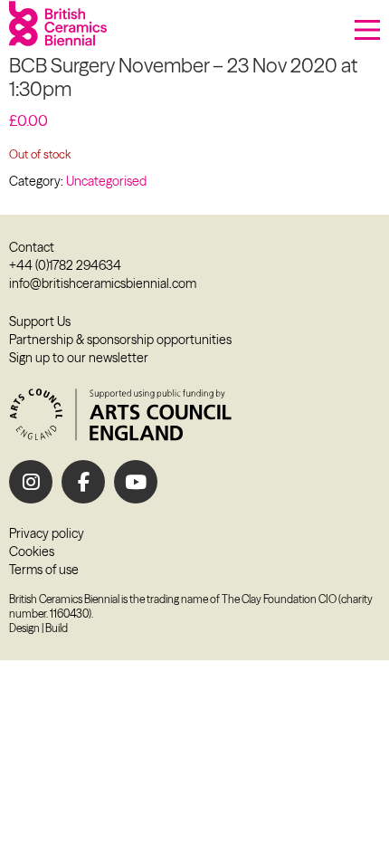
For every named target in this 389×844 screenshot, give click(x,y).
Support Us (40, 321)
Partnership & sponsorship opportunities (120, 339)
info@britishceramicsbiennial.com (102, 283)
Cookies (31, 551)
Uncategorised (106, 181)
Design (24, 628)
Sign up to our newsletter (78, 358)
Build (56, 628)
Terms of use (44, 569)
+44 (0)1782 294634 (65, 265)
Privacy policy (46, 533)
